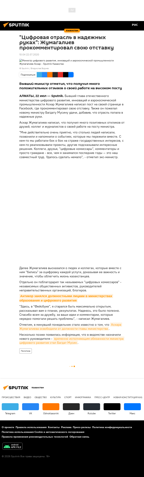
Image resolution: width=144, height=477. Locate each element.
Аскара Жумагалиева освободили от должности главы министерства (70, 327)
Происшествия (11, 397)
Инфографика (83, 397)
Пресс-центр (102, 397)
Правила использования (31, 427)
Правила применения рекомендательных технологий (35, 436)
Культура (55, 397)
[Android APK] (12, 447)
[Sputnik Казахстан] (17, 27)
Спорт (67, 397)
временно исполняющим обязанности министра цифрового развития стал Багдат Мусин (71, 341)
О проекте (8, 427)
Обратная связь (79, 436)
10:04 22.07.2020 (29, 54)
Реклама (66, 427)
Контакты (54, 427)
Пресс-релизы (82, 427)
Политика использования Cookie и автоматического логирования (43, 432)
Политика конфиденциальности (112, 427)
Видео (27, 397)
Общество (41, 397)
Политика (25, 351)
